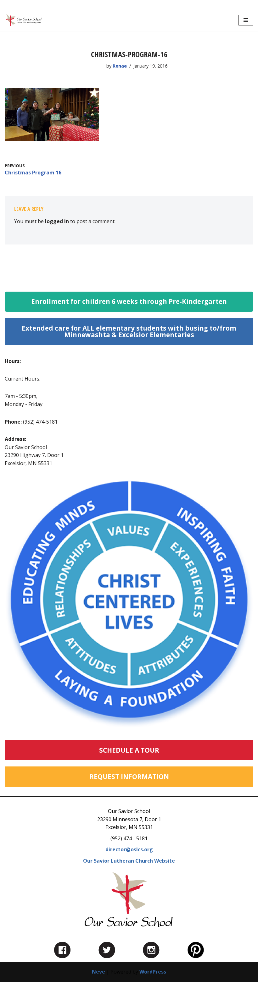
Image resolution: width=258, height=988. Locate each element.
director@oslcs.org (129, 849)
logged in (57, 221)
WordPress (152, 971)
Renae (120, 66)
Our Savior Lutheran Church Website (129, 860)
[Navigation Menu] (245, 20)
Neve (98, 971)
